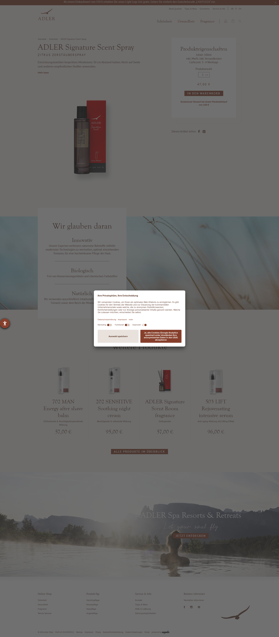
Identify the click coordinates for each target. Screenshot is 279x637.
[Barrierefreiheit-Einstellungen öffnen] (5, 323)
